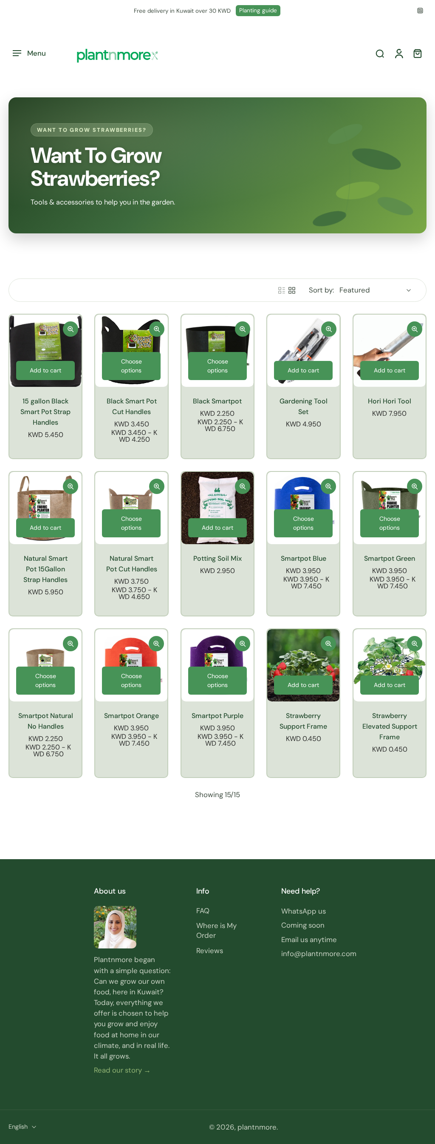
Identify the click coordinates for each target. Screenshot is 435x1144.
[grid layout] (292, 290)
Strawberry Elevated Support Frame (389, 726)
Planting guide (258, 10)
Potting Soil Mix (217, 558)
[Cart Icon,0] (417, 53)
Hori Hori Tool (389, 401)
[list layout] (282, 290)
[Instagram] (420, 11)
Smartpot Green (389, 558)
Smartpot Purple (217, 715)
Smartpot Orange (131, 715)
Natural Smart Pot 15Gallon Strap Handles (45, 569)
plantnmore (257, 1127)
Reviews (209, 950)
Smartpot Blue (303, 558)
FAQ (202, 910)
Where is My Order (216, 930)
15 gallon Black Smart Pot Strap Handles (45, 411)
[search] (379, 53)
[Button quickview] (70, 329)
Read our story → (122, 1070)
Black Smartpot (217, 401)
